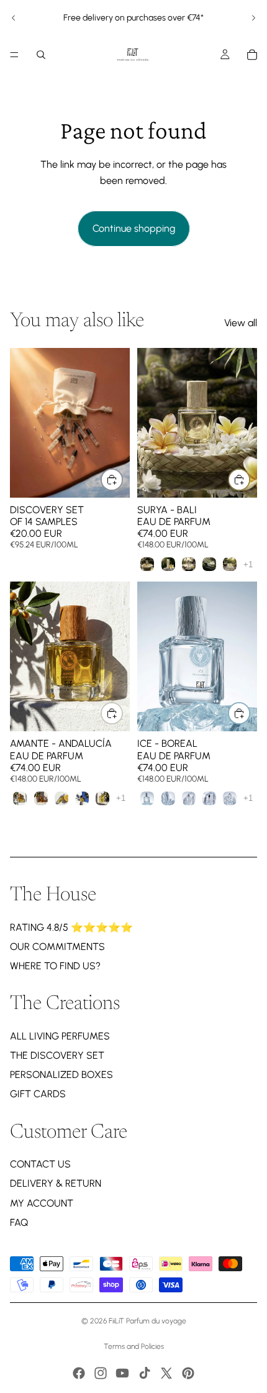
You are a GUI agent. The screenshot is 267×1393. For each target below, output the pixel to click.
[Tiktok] (144, 1373)
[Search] (41, 54)
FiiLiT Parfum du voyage (147, 1321)
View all (240, 323)
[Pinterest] (188, 1373)
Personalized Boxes (61, 1074)
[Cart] (252, 54)
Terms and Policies (134, 1346)
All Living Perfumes (60, 1036)
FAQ (19, 1222)
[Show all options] (248, 564)
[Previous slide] (13, 18)
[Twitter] (166, 1373)
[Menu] (14, 54)
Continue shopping (134, 228)
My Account (41, 1203)
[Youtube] (122, 1373)
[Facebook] (78, 1373)
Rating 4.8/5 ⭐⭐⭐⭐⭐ (71, 927)
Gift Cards (38, 1094)
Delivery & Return (55, 1183)
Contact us (40, 1164)
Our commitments (57, 946)
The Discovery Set (57, 1055)
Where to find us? (55, 966)
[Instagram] (100, 1373)
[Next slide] (253, 18)
